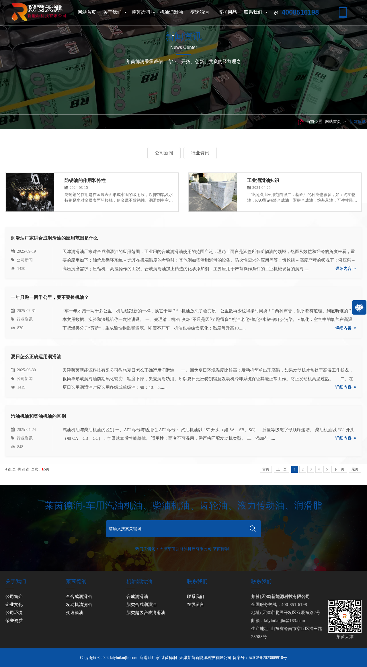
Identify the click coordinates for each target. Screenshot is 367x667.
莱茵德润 (141, 12)
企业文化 (14, 604)
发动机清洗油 (79, 604)
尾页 (355, 469)
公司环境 (14, 612)
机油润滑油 (171, 12)
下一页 (339, 469)
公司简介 (14, 596)
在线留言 (195, 604)
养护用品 (227, 12)
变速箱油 (199, 12)
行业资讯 (200, 152)
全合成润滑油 (79, 596)
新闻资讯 (358, 121)
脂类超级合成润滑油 (145, 612)
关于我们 (112, 12)
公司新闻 (164, 152)
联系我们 (253, 12)
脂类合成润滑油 (141, 604)
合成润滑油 (137, 596)
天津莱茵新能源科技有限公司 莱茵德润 (194, 549)
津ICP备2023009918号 (268, 658)
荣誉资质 (14, 620)
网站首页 (87, 12)
